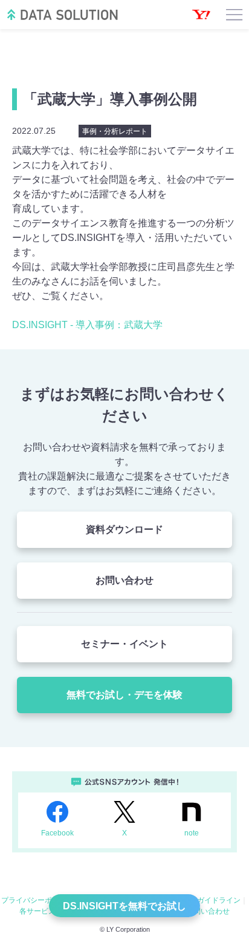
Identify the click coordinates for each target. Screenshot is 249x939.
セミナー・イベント (124, 644)
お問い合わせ (124, 580)
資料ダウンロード (124, 529)
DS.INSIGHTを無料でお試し (124, 906)
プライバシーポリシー (37, 900)
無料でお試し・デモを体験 (124, 695)
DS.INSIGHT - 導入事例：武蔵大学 (87, 325)
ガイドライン (219, 900)
